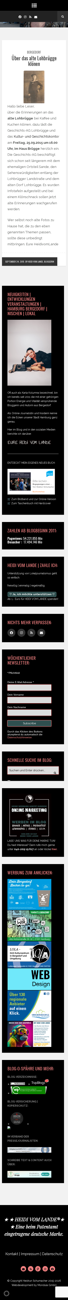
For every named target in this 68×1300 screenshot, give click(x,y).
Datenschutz (52, 1254)
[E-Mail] (23, 1268)
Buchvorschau (39, 492)
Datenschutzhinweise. (19, 737)
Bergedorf (34, 52)
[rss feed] (30, 16)
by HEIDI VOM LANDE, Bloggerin (39, 261)
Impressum (30, 1254)
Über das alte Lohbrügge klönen (34, 60)
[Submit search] (8, 780)
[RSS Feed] (30, 1268)
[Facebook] (20, 16)
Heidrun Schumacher (35, 1280)
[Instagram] (25, 16)
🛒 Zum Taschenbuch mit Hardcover (29, 503)
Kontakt (11, 1254)
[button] (6, 1293)
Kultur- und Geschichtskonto (36, 136)
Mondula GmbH (47, 1285)
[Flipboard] (38, 1268)
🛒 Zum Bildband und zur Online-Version (31, 499)
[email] (36, 16)
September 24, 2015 (14, 261)
